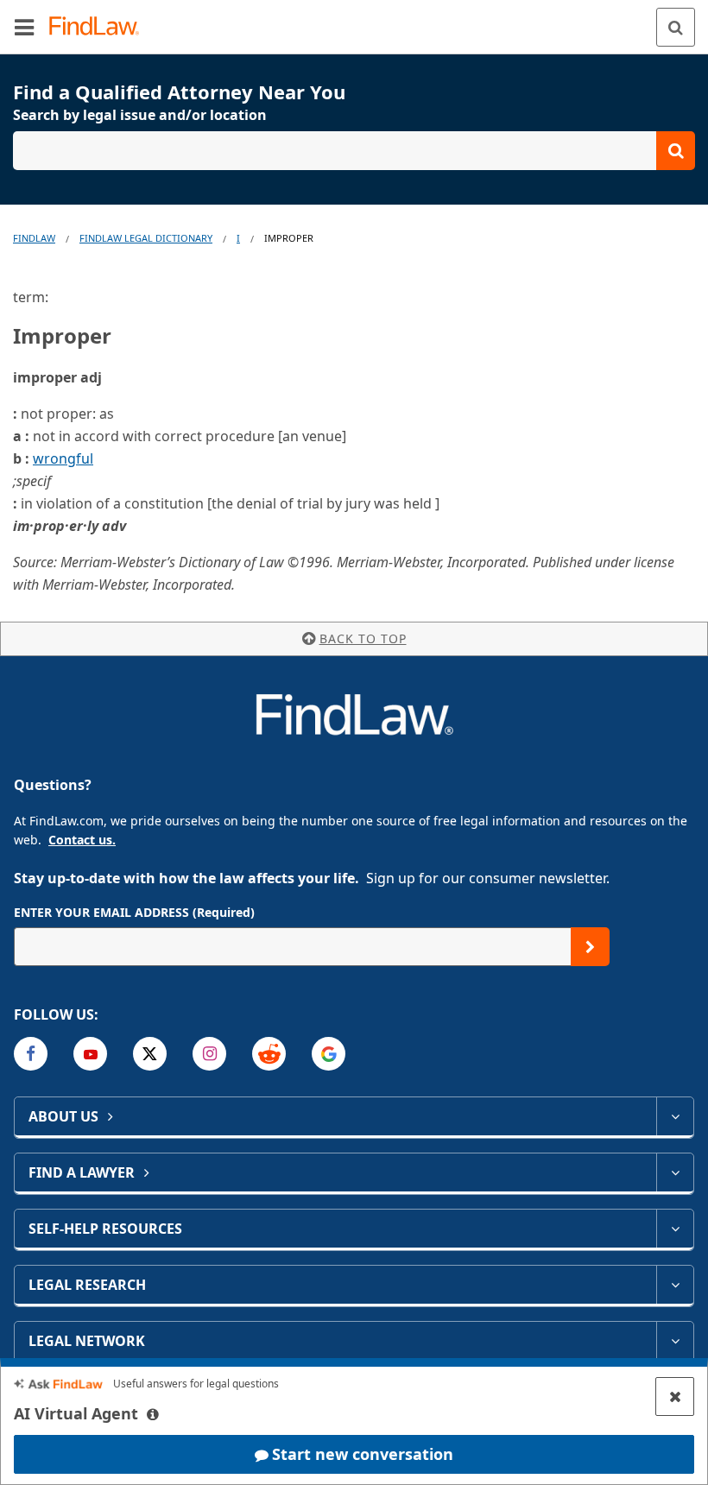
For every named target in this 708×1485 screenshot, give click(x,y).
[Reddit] (269, 1054)
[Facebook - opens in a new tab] (30, 1054)
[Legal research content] (674, 1285)
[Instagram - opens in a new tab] (209, 1054)
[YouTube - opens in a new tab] (90, 1054)
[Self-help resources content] (674, 1229)
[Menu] (24, 26)
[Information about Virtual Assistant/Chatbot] (153, 1414)
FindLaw (34, 237)
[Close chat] (674, 1396)
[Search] (675, 27)
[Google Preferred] (328, 1054)
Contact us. (82, 839)
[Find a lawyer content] (674, 1172)
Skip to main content (354, 19)
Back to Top (363, 638)
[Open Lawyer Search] (354, 150)
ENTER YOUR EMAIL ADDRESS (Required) (134, 912)
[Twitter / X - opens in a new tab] (150, 1054)
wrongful (63, 458)
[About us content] (674, 1116)
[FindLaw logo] (99, 27)
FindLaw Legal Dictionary (145, 237)
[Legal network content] (674, 1341)
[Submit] (590, 946)
